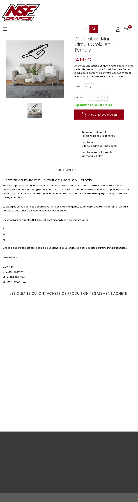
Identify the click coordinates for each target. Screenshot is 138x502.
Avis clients (31, 469)
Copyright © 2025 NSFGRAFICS (20, 497)
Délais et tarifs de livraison (33, 452)
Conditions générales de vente (11, 454)
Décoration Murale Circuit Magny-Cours (24, 406)
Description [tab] (67, 170)
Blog (28, 484)
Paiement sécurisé (31, 462)
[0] (126, 29)
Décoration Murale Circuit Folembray (114, 344)
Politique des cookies (10, 475)
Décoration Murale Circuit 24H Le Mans (68, 344)
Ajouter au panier (102, 115)
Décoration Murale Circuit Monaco (24, 344)
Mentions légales (8, 465)
